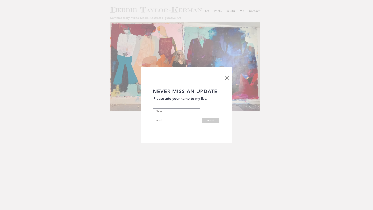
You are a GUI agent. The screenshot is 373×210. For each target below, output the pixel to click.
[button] (227, 78)
